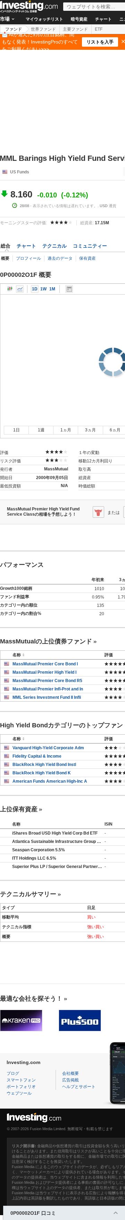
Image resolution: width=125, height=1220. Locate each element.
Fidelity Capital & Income (36, 756)
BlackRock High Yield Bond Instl (44, 764)
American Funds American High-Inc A (49, 781)
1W (43, 289)
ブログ (13, 1073)
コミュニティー (90, 246)
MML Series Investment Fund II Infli (46, 697)
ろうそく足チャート (10, 289)
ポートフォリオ (21, 1086)
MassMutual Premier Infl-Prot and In (47, 689)
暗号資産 (79, 19)
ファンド (13, 29)
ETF (98, 29)
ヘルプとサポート (78, 1086)
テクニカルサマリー (28, 894)
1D (35, 289)
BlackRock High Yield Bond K (41, 773)
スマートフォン (21, 1080)
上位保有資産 (19, 809)
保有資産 (87, 258)
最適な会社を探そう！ (31, 998)
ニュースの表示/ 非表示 (69, 289)
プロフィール (28, 258)
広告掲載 (70, 1080)
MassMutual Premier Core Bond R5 (47, 680)
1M (52, 289)
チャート (103, 19)
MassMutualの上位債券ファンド (46, 641)
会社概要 (70, 1073)
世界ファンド (43, 29)
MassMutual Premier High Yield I (44, 672)
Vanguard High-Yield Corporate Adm (48, 747)
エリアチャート (20, 289)
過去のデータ (60, 258)
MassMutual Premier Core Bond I (45, 664)
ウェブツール (19, 1093)
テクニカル (54, 246)
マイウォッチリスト (44, 19)
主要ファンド (75, 29)
